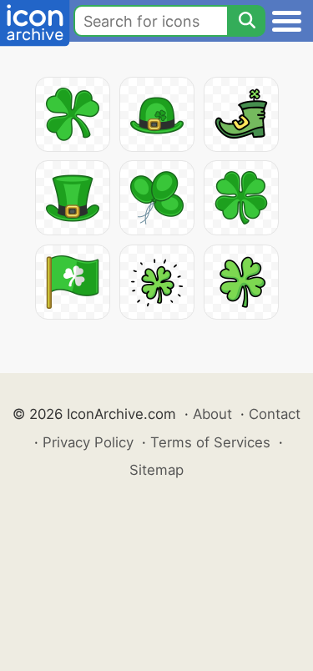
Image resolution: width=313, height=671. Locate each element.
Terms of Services (210, 442)
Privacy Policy (88, 442)
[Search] (246, 21)
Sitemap (156, 470)
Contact (274, 414)
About (212, 414)
